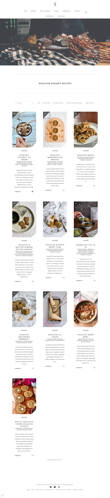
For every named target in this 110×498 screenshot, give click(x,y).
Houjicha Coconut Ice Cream (24, 157)
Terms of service (78, 489)
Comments (17, 191)
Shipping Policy (60, 489)
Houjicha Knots (85, 155)
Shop (32, 489)
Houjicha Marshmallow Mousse (55, 157)
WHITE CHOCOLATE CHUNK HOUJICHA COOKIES (24, 424)
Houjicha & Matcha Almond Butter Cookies (24, 247)
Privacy (69, 489)
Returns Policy (49, 489)
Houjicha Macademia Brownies (24, 337)
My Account (39, 489)
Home (28, 489)
